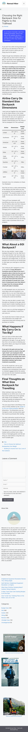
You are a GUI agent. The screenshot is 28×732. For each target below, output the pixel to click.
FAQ (5, 442)
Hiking (3, 615)
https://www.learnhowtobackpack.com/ (14, 652)
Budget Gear (5, 608)
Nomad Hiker (12, 3)
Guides (3, 613)
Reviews (3, 617)
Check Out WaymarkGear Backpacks (14, 716)
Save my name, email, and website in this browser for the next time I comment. (14, 493)
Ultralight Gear (5, 620)
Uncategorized (5, 622)
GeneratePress (14, 729)
